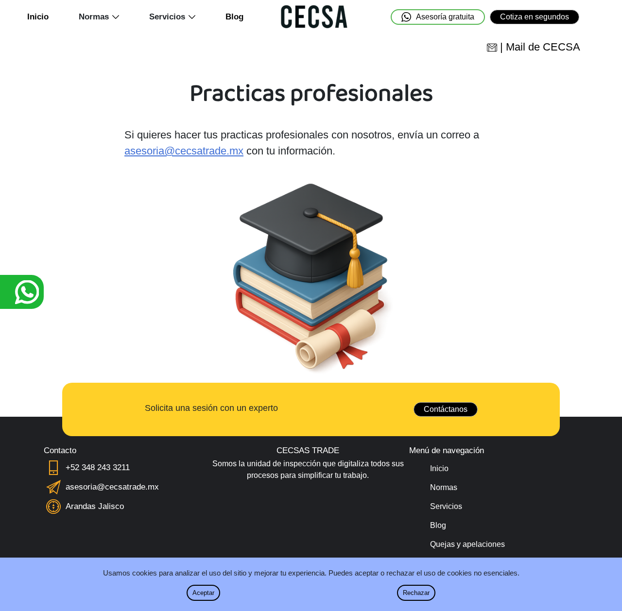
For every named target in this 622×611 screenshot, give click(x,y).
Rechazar (416, 592)
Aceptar (203, 592)
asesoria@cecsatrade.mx (183, 151)
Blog (234, 16)
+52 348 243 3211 (98, 467)
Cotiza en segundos (534, 17)
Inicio (38, 16)
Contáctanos (445, 409)
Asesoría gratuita (445, 17)
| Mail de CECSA (540, 47)
